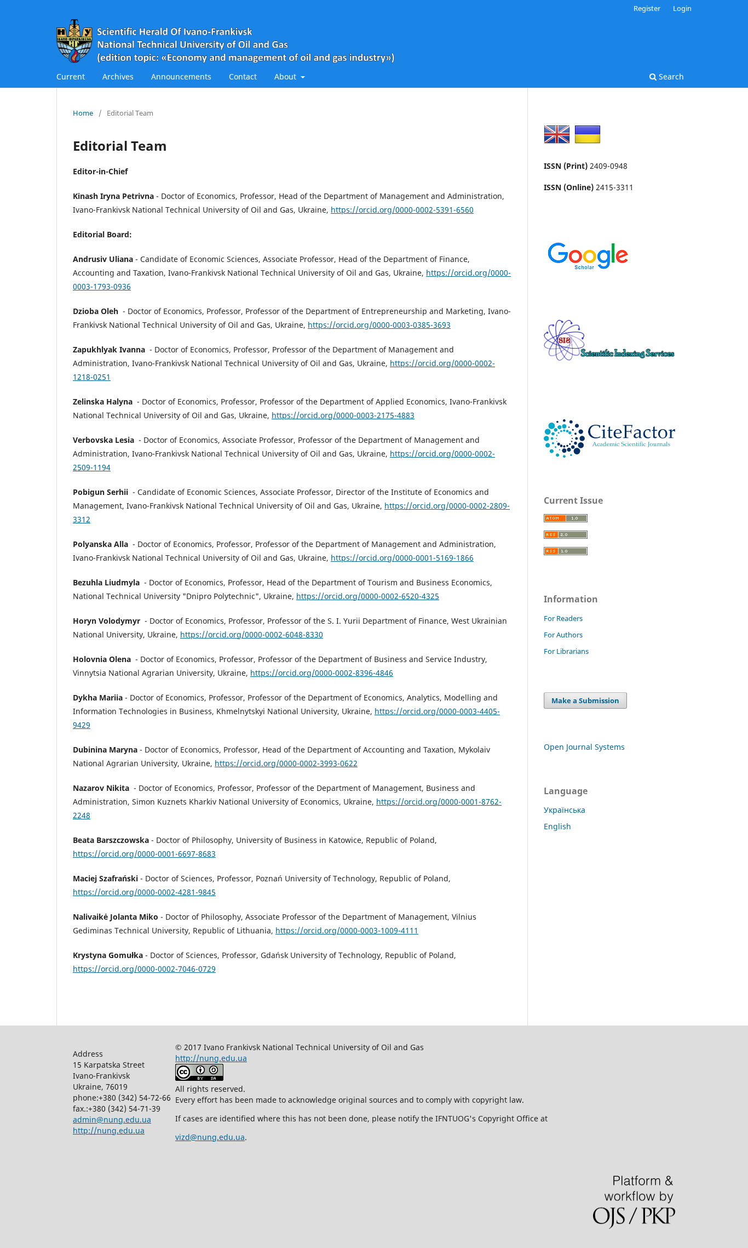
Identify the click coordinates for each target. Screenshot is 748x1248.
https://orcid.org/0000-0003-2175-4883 (343, 415)
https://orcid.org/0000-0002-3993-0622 (286, 763)
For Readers (563, 618)
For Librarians (566, 651)
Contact (243, 76)
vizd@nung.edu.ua (210, 1137)
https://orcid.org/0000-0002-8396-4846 (321, 673)
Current (70, 76)
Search (670, 76)
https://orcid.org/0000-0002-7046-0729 (144, 969)
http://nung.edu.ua (109, 1130)
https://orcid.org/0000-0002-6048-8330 (251, 634)
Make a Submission (585, 700)
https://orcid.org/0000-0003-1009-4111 (346, 930)
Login (682, 8)
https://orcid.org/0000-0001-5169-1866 (402, 557)
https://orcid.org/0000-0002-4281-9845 (144, 892)
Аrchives (118, 76)
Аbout (286, 76)
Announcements (181, 76)
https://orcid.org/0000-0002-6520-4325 (367, 596)
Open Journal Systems (584, 747)
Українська (564, 810)
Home (83, 113)
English (557, 826)
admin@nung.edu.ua (112, 1119)
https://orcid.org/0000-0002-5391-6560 (402, 209)
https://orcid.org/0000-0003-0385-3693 (379, 325)
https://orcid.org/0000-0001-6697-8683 (144, 853)
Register (647, 8)
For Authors (563, 635)
